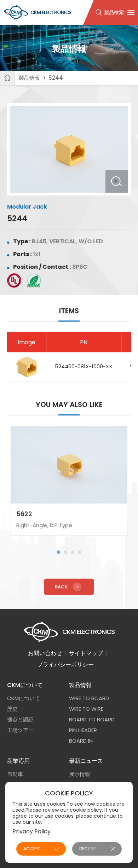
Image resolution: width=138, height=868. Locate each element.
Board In (81, 740)
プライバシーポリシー (65, 664)
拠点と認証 (20, 719)
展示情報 (79, 774)
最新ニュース (86, 761)
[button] (58, 552)
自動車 (15, 774)
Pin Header (83, 730)
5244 (55, 77)
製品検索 (114, 12)
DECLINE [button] (87, 849)
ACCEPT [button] (31, 849)
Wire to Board (89, 698)
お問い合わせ (45, 653)
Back (61, 586)
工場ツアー (20, 730)
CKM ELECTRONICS (50, 12)
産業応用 (18, 761)
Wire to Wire (86, 709)
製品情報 (29, 77)
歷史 (12, 709)
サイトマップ (86, 653)
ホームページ (7, 78)
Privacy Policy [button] (31, 831)
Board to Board (92, 719)
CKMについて (25, 685)
